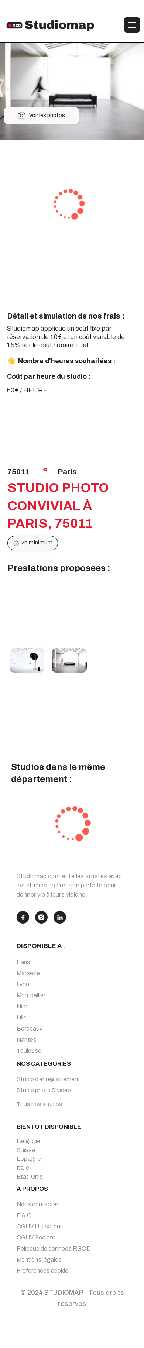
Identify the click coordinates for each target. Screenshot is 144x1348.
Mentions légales (39, 1259)
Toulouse (29, 1051)
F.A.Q (24, 1215)
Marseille (28, 973)
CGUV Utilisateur (39, 1226)
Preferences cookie (42, 1271)
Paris (23, 962)
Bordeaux (29, 1028)
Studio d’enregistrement (48, 1079)
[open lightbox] (27, 660)
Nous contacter (37, 1204)
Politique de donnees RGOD (54, 1248)
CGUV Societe (36, 1237)
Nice (23, 1006)
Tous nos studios (39, 1104)
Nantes (27, 1039)
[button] (132, 25)
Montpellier (31, 995)
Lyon (23, 984)
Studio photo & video (44, 1090)
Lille (22, 1017)
